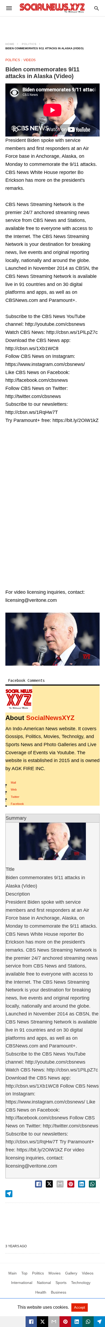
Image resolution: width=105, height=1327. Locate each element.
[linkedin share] (81, 1184)
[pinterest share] (70, 1184)
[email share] (60, 1184)
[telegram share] (8, 1193)
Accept (79, 1307)
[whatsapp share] (92, 1184)
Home (10, 44)
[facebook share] (38, 1184)
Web (14, 789)
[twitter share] (49, 1184)
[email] (54, 1321)
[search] (96, 8)
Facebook (17, 803)
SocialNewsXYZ (50, 717)
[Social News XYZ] (52, 8)
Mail (13, 782)
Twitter (15, 796)
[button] (52, 639)
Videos (29, 60)
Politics (29, 44)
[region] (52, 26)
